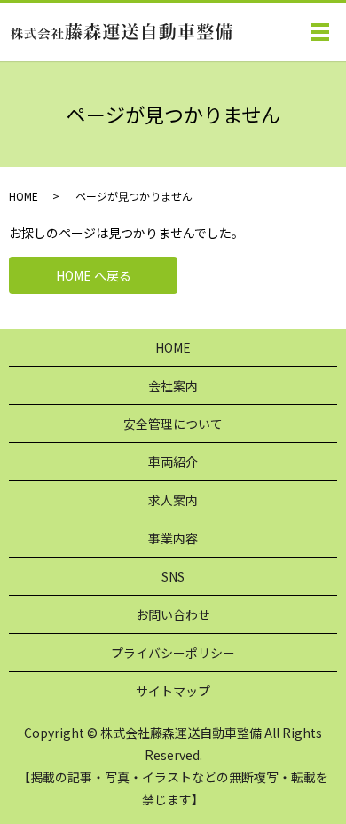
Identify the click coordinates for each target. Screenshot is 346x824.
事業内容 (173, 538)
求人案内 (173, 500)
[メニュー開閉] (320, 32)
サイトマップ (173, 691)
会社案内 (173, 385)
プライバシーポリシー (173, 653)
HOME (23, 195)
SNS (173, 576)
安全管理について (173, 423)
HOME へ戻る (93, 275)
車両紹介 (173, 462)
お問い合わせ (173, 614)
